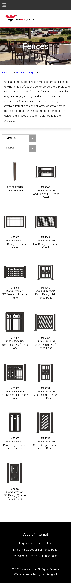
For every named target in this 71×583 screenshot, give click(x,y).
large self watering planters (35, 543)
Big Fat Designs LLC (48, 574)
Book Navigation (10, 5)
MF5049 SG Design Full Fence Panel (35, 556)
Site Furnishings (25, 72)
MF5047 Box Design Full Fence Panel (35, 549)
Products (7, 72)
